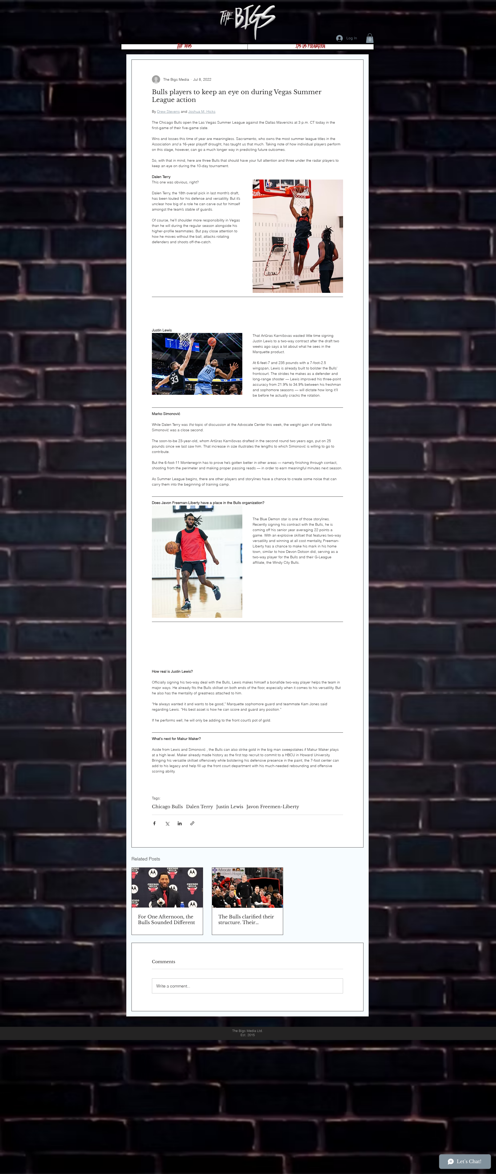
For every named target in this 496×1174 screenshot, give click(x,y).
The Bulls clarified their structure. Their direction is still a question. (246, 919)
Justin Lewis (229, 806)
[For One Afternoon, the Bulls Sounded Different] (167, 888)
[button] (370, 38)
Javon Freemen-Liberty (272, 806)
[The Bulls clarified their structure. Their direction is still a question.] (247, 888)
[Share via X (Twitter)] (167, 823)
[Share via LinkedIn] (179, 823)
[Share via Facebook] (154, 823)
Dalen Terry (199, 806)
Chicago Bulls (167, 806)
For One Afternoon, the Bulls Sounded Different (166, 919)
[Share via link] (192, 823)
